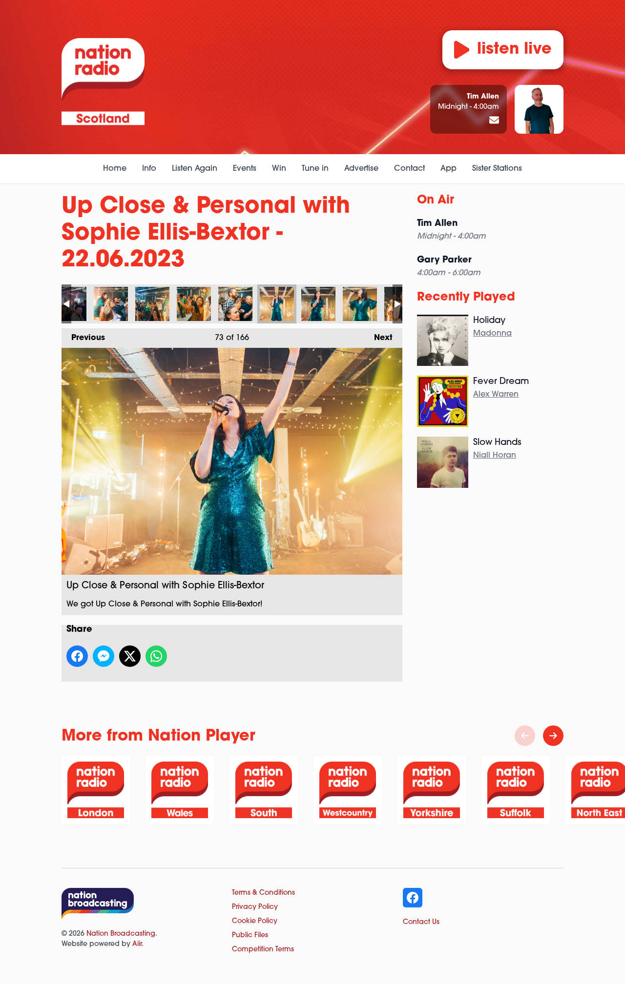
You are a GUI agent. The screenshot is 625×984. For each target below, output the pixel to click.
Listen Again (194, 169)
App (448, 169)
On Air (435, 200)
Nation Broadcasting (120, 934)
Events (244, 169)
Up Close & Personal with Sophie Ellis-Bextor (111, 304)
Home (114, 169)
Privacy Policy (255, 907)
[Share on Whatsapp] (156, 656)
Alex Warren (496, 395)
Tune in (315, 169)
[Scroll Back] (525, 735)
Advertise (361, 169)
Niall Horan (494, 456)
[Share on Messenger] (103, 656)
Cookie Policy (254, 921)
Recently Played (466, 297)
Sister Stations (497, 169)
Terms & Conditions (263, 893)
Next (378, 338)
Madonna (492, 334)
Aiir (137, 944)
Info (149, 169)
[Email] (494, 121)
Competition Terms (263, 949)
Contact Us (421, 922)
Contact (409, 169)
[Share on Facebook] (77, 656)
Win (279, 169)
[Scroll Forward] (553, 735)
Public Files (250, 935)
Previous (83, 338)
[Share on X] (130, 656)
